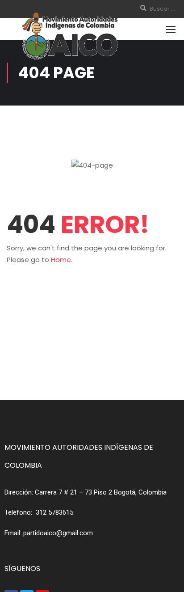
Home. (61, 259)
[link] (101, 492)
